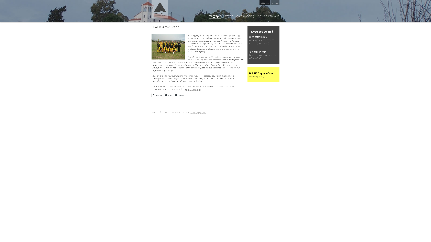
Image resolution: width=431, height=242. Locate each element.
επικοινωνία (271, 16)
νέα (259, 16)
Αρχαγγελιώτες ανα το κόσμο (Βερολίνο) (261, 41)
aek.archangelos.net (193, 89)
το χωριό (215, 16)
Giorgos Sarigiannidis (198, 112)
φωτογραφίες (245, 16)
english (275, 3)
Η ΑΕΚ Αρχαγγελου (261, 75)
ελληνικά (265, 3)
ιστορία (228, 16)
